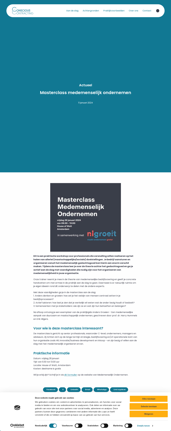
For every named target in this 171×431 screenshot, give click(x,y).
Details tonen (143, 426)
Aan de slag (72, 10)
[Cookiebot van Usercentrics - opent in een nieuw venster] (17, 426)
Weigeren (148, 414)
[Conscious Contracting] (25, 11)
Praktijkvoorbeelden (114, 10)
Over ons (133, 10)
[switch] (78, 425)
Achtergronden (91, 10)
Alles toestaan (148, 399)
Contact (147, 10)
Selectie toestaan (149, 406)
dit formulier (70, 374)
